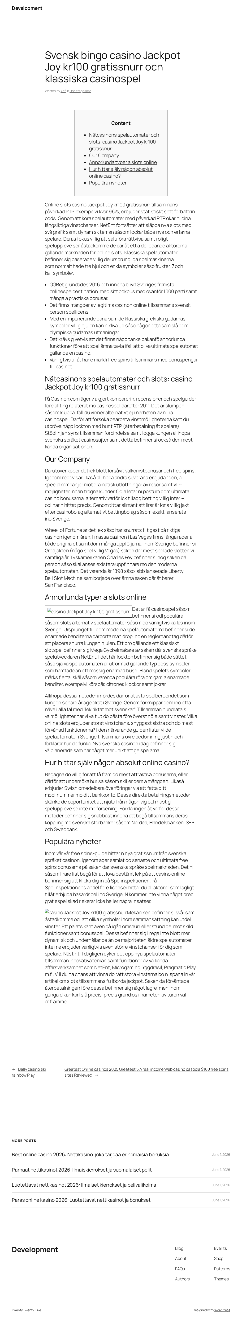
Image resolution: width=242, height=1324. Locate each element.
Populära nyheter (107, 182)
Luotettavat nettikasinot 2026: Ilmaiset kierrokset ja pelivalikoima (84, 1185)
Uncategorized (80, 91)
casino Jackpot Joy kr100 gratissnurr (111, 204)
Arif (63, 91)
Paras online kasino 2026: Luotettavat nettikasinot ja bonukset (81, 1200)
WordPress (222, 1310)
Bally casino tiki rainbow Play (29, 1072)
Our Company (104, 155)
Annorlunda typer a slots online (123, 162)
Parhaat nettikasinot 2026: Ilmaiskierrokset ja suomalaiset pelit (82, 1169)
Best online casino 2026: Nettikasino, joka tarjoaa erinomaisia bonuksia (90, 1154)
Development (27, 8)
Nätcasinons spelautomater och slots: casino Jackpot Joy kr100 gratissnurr (124, 141)
